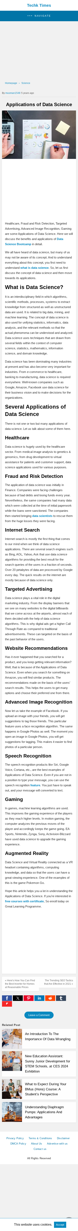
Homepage (11, 83)
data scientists (42, 516)
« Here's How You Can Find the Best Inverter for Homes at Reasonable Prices (20, 984)
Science (25, 83)
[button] (39, 16)
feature (35, 785)
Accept (60, 1224)
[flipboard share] (7, 1005)
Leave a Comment (39, 1015)
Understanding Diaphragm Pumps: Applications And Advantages (44, 1112)
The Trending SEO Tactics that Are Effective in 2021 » (58, 982)
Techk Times (39, 5)
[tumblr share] (61, 1000)
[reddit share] (50, 1000)
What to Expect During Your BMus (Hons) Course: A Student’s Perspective (45, 1089)
